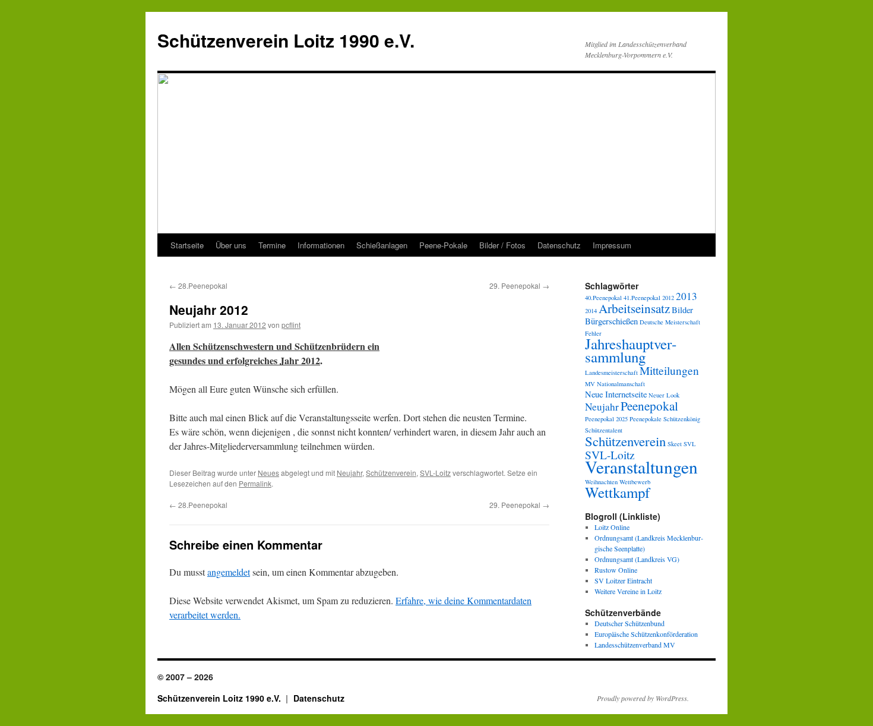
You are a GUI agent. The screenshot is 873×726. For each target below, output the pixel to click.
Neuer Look (664, 395)
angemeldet (228, 572)
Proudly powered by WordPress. (643, 698)
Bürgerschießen (611, 321)
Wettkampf (617, 492)
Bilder (682, 309)
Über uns (231, 245)
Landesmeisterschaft (611, 372)
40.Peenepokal (603, 297)
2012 (668, 297)
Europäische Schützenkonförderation (646, 634)
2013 (686, 296)
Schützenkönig (681, 419)
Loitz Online (612, 527)
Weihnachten (601, 482)
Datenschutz (559, 245)
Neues (268, 473)
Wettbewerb (634, 482)
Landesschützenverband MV (634, 644)
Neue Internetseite (616, 394)
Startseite (187, 245)
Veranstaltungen (641, 466)
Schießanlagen (381, 245)
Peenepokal (649, 405)
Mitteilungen (669, 370)
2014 (591, 311)
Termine (272, 245)
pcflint (291, 325)
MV (590, 384)
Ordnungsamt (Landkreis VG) (636, 559)
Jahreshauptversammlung (630, 350)
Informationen (321, 245)
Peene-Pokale (443, 245)
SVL (690, 444)
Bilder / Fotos (502, 245)
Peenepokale (646, 419)
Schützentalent (603, 430)
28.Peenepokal (198, 285)
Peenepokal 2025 (606, 419)
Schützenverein (391, 473)
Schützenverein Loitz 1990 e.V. (286, 40)
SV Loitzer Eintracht (623, 580)
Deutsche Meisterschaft (670, 322)
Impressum (612, 245)
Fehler (593, 333)
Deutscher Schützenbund (629, 623)
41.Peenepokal (642, 297)
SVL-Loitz (435, 473)
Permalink (255, 483)
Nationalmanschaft (621, 384)
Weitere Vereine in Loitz (628, 591)
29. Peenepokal (519, 285)
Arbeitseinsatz (634, 308)
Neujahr (349, 473)
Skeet (675, 444)
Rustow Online (615, 570)
